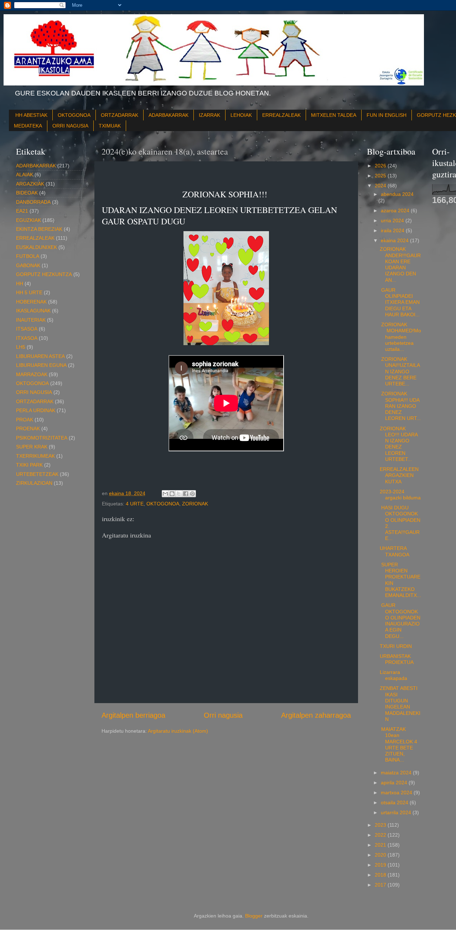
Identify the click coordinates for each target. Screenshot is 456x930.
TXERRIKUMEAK (35, 456)
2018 (381, 875)
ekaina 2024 (395, 240)
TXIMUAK (110, 126)
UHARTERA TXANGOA (394, 551)
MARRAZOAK (31, 374)
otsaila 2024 (395, 802)
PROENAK (28, 428)
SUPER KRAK (31, 447)
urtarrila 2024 (397, 812)
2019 (381, 865)
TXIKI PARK (29, 465)
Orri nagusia (223, 715)
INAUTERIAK (31, 320)
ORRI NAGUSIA (70, 126)
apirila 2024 (395, 782)
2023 (381, 825)
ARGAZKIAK (30, 184)
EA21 (22, 211)
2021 (381, 845)
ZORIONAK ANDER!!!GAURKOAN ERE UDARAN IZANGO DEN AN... (400, 264)
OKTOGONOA (74, 115)
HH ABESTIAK (31, 115)
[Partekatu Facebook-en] (185, 493)
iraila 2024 (393, 230)
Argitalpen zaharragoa (316, 715)
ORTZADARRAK (119, 115)
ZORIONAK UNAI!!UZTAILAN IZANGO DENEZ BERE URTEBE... (400, 371)
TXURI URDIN (396, 646)
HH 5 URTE (29, 292)
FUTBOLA (27, 256)
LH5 (20, 347)
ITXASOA (26, 338)
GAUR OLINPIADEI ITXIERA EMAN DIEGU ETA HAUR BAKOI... (400, 302)
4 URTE (135, 503)
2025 (381, 175)
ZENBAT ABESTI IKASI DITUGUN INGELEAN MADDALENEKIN (400, 703)
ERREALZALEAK (281, 115)
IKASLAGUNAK (33, 310)
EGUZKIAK (28, 220)
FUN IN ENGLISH (386, 115)
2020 (381, 855)
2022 (381, 835)
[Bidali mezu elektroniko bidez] (165, 493)
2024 (381, 185)
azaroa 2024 (396, 210)
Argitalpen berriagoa (133, 715)
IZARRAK (209, 115)
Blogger (254, 916)
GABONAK (28, 265)
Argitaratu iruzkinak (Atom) (178, 731)
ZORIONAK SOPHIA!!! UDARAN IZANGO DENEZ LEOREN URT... (400, 406)
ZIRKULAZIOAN (34, 483)
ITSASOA (26, 329)
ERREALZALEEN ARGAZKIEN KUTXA (399, 475)
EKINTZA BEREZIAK (39, 229)
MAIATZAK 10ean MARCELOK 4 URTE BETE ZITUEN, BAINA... (398, 744)
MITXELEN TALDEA (333, 115)
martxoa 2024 (397, 792)
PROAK (24, 419)
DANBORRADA (33, 202)
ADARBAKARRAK (168, 115)
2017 (381, 885)
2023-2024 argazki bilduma (400, 494)
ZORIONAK (195, 503)
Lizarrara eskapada (393, 675)
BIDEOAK (27, 193)
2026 (381, 165)
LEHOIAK (241, 115)
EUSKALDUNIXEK (36, 247)
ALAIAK (24, 174)
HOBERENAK (31, 302)
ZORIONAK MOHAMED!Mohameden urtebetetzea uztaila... (400, 337)
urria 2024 (393, 220)
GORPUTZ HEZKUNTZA (44, 274)
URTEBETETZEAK (37, 474)
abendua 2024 (397, 194)
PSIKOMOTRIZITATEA (41, 438)
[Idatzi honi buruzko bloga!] (172, 493)
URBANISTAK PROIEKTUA (397, 659)
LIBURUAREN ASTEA (40, 356)
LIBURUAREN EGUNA (41, 365)
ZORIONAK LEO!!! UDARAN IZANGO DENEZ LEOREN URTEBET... (399, 444)
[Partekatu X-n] (178, 493)
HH (19, 283)
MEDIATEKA (28, 126)
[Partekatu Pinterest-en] (192, 493)
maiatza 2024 (397, 772)
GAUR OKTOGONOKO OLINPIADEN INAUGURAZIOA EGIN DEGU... (400, 620)
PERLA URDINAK (35, 410)
